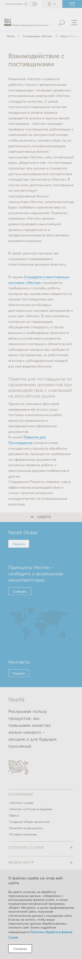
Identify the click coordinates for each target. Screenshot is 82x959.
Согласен (20, 949)
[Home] (26, 20)
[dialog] (41, 914)
